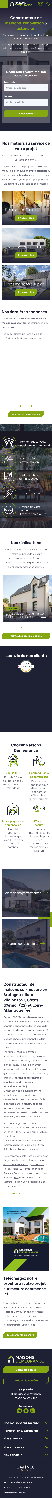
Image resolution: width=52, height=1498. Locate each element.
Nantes (35, 1149)
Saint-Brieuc (10, 1149)
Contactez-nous (26, 1369)
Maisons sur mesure (26, 246)
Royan (7, 1168)
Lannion (23, 1149)
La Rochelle (37, 1164)
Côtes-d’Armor (31, 1132)
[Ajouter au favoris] (45, 351)
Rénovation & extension (26, 209)
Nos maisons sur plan (26, 284)
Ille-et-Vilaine (14, 1132)
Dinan (40, 1145)
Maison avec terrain (19, 380)
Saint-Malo (30, 1145)
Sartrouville (9, 1181)
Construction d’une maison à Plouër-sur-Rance (26, 615)
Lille (16, 1177)
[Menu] (4, 4)
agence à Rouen (19, 1186)
